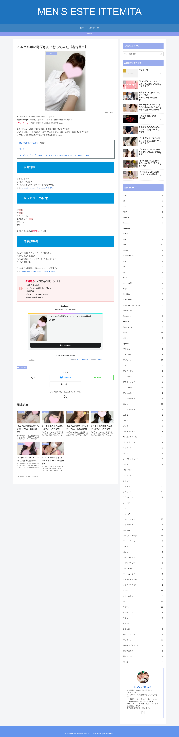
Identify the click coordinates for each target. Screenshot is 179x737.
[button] (65, 384)
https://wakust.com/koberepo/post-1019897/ (39, 271)
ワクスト (22, 149)
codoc (100, 359)
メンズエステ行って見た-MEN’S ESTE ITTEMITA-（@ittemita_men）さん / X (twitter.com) (54, 155)
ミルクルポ (23, 367)
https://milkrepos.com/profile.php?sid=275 (37, 188)
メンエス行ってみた (82, 359)
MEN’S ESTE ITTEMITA (28, 143)
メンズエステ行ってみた (143, 687)
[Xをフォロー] (65, 396)
